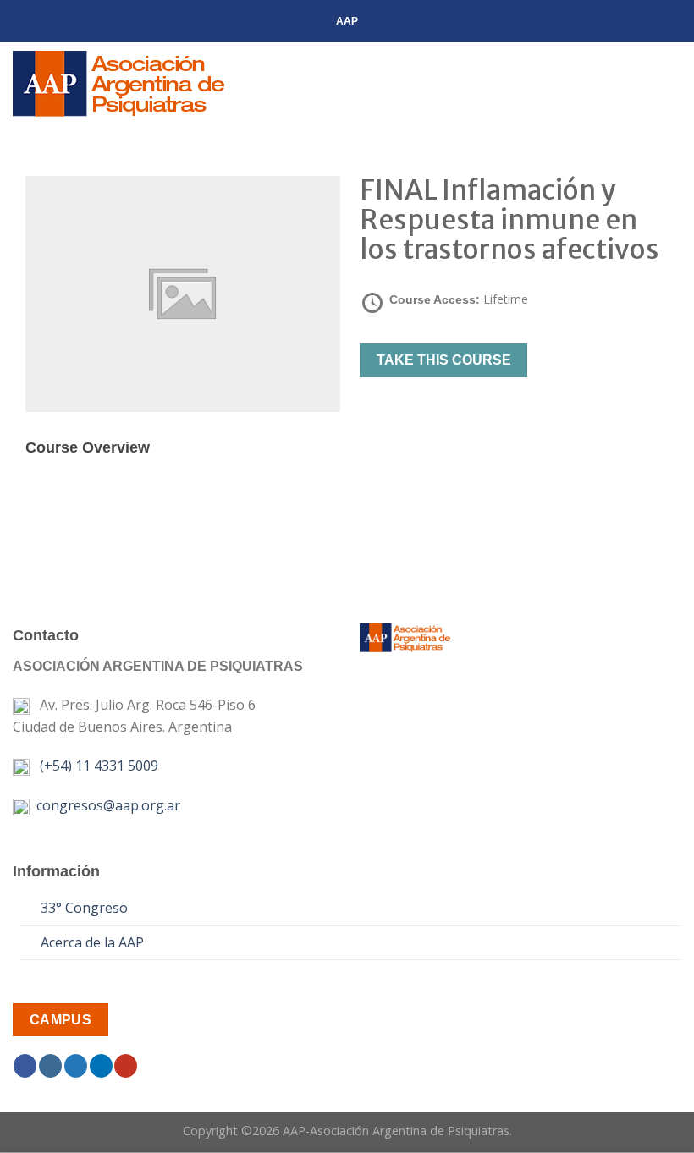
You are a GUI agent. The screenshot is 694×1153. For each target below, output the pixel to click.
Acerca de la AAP (92, 942)
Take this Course (444, 360)
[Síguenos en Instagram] (50, 1066)
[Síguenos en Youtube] (125, 1066)
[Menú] (671, 83)
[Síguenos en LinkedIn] (101, 1066)
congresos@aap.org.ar (105, 805)
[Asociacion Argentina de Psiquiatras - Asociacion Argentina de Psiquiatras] (139, 84)
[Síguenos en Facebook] (25, 1066)
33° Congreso (84, 907)
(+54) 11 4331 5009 (95, 765)
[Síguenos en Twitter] (75, 1066)
